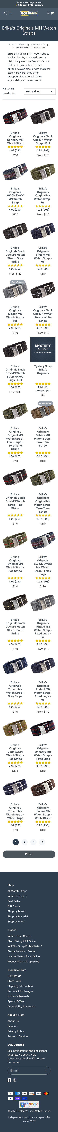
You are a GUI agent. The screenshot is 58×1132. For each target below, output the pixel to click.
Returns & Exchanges (20, 991)
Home (11, 44)
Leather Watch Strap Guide (24, 956)
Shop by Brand (16, 911)
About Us (13, 1021)
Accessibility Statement (21, 1006)
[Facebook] (9, 1080)
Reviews (12, 1026)
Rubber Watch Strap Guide (23, 961)
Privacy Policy (16, 1031)
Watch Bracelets (17, 896)
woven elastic (25, 68)
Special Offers (16, 1001)
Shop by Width (16, 921)
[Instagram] (14, 1080)
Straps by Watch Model (21, 951)
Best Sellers (14, 901)
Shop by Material (18, 916)
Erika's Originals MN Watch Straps (34, 44)
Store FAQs (14, 981)
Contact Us (14, 975)
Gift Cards (14, 906)
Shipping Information (20, 986)
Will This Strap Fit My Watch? (25, 946)
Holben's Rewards (18, 996)
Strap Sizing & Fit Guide (22, 941)
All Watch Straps (17, 891)
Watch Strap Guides (19, 936)
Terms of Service (18, 1036)
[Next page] (42, 842)
